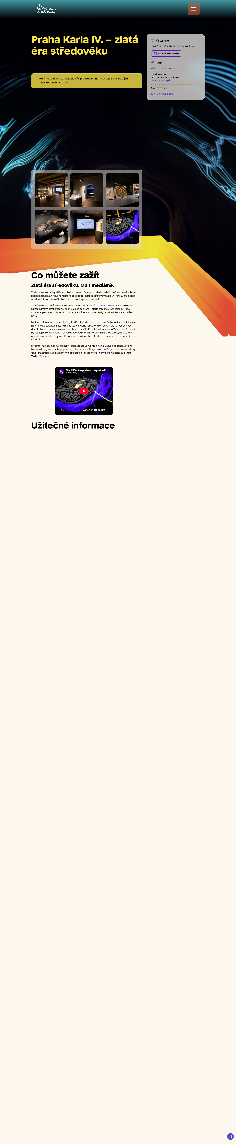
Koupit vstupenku (168, 53)
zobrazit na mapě (160, 80)
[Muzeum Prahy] (49, 9)
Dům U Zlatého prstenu (163, 68)
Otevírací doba (165, 94)
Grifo (103, 349)
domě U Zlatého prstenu (102, 305)
